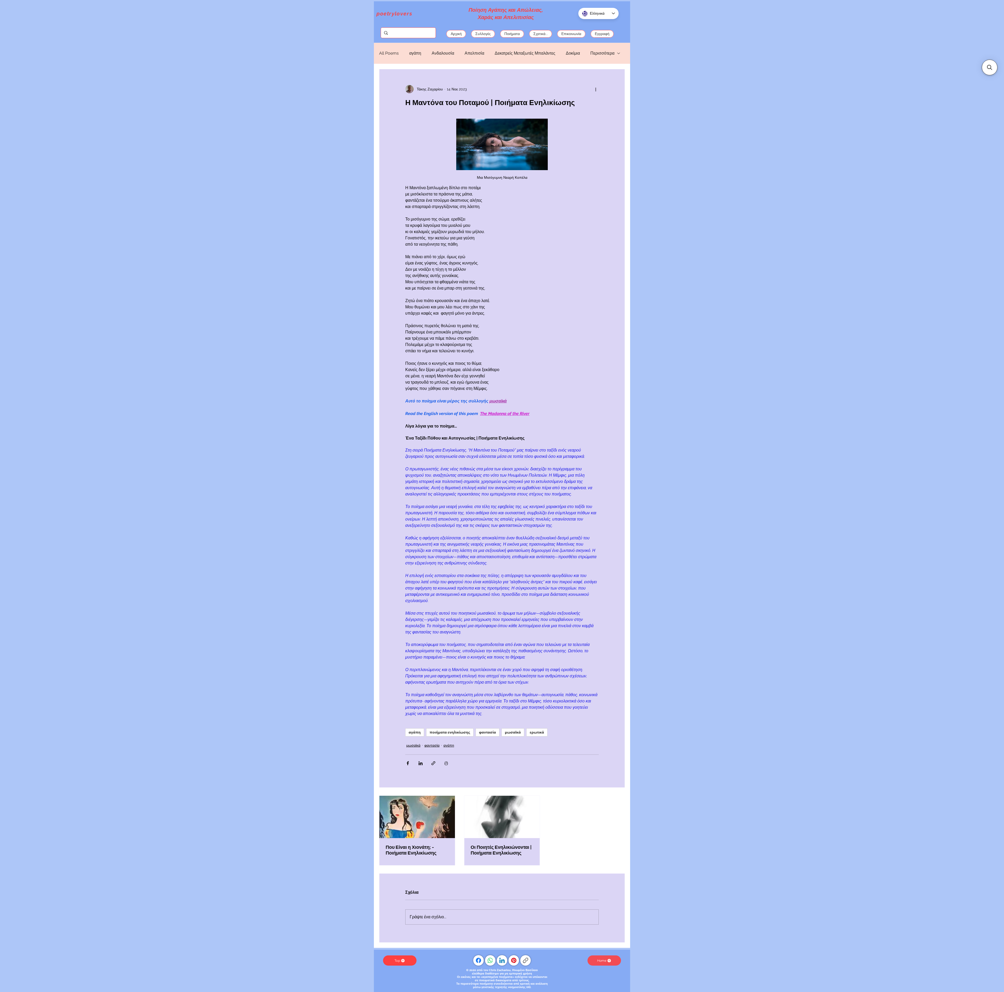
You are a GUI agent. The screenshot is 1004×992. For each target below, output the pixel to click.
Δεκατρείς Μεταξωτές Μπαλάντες (525, 53)
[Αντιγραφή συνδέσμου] (525, 960)
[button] (989, 67)
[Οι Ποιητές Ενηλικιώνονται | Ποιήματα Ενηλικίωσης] (502, 817)
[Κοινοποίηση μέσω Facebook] (407, 763)
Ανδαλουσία (443, 53)
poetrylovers (394, 13)
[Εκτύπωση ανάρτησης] (446, 763)
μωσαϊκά (513, 732)
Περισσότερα (602, 53)
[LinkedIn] (502, 960)
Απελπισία (474, 53)
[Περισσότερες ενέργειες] (595, 89)
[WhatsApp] (490, 960)
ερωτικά (537, 732)
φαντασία (487, 732)
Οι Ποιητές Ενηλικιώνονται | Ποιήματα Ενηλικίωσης (501, 850)
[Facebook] (478, 960)
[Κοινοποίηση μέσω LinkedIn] (420, 763)
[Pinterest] (514, 960)
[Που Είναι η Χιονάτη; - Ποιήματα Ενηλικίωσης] (417, 817)
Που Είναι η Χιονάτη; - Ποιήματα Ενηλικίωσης (411, 850)
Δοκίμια (573, 53)
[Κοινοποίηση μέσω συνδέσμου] (433, 763)
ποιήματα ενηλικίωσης (450, 732)
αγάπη (415, 53)
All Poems (389, 53)
